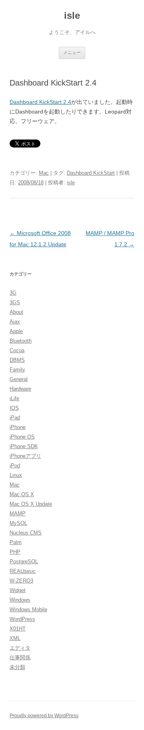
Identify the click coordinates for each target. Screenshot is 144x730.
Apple (16, 331)
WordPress (22, 619)
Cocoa (17, 350)
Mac (44, 173)
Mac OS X (22, 494)
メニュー (72, 52)
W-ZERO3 (21, 581)
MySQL (18, 523)
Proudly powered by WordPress (44, 715)
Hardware (20, 389)
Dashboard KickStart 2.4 (40, 102)
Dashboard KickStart (91, 173)
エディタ (20, 648)
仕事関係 (20, 657)
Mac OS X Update (31, 504)
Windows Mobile (28, 609)
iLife (14, 398)
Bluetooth (21, 341)
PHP (15, 552)
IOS (14, 408)
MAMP (18, 514)
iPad (15, 418)
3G (13, 293)
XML (15, 638)
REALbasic (23, 571)
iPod (15, 466)
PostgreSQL (24, 561)
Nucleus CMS (26, 533)
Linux (16, 475)
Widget (18, 590)
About (16, 312)
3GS (15, 302)
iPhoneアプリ (25, 456)
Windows (20, 600)
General (19, 379)
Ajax (15, 322)
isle (72, 15)
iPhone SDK (24, 446)
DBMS (17, 360)
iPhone (18, 427)
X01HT (18, 629)
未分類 (17, 667)
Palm (16, 542)
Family (17, 370)
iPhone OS (22, 437)
